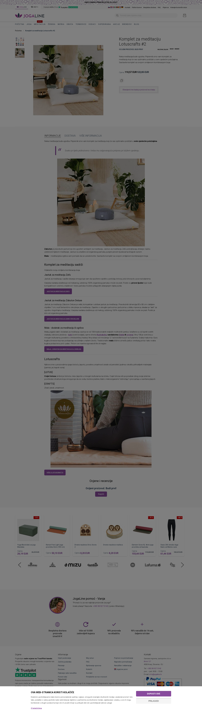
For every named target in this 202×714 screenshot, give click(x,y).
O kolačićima (36, 708)
